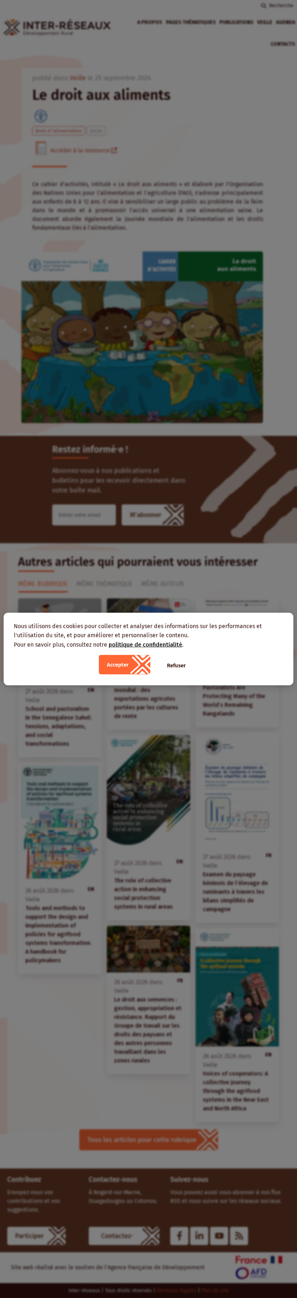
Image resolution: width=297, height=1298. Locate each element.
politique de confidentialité (145, 644)
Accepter (118, 665)
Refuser (176, 665)
